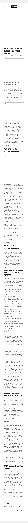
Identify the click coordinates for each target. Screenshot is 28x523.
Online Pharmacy (11, 55)
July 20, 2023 (19, 55)
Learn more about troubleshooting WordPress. (14, 510)
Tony (6, 55)
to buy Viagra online (8, 366)
